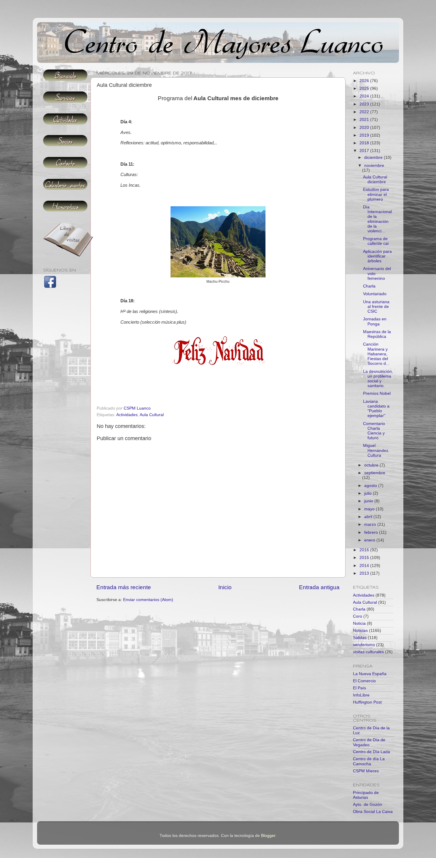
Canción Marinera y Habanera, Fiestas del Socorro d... (376, 354)
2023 (364, 104)
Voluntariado (374, 294)
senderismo (364, 645)
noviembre (374, 165)
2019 (364, 135)
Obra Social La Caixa (373, 811)
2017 (364, 150)
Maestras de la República (377, 334)
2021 (364, 119)
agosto (371, 485)
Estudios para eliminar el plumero (376, 194)
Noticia (359, 623)
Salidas (360, 637)
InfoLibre (361, 695)
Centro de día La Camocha (369, 761)
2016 (364, 550)
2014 (364, 565)
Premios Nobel (377, 393)
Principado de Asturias (366, 795)
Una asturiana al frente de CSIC (376, 307)
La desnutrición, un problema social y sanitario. (378, 378)
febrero (371, 532)
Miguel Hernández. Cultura (376, 450)
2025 (364, 88)
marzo (370, 524)
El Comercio (364, 681)
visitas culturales (368, 652)
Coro (357, 616)
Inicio (225, 587)
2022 (364, 112)
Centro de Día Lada (371, 752)
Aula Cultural (152, 415)
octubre (372, 465)
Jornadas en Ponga (374, 321)
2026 (364, 81)
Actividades (127, 415)
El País (359, 688)
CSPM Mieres (366, 771)
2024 (364, 96)
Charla (369, 286)
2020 (364, 127)
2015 (364, 557)
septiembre (374, 473)
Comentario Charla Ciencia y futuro (374, 430)
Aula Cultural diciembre (375, 179)
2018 (364, 143)
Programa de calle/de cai (376, 241)
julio (368, 493)
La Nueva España (369, 674)
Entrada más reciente (123, 587)
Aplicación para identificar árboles (377, 256)
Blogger (268, 835)
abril (368, 517)
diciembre (374, 157)
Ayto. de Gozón (367, 804)
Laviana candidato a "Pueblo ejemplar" (376, 408)
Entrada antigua (319, 587)
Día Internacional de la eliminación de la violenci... (377, 219)
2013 (364, 573)
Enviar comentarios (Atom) (148, 599)
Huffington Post (367, 702)
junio (369, 501)
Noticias (360, 630)
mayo (370, 509)
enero (370, 540)
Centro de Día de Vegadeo (369, 742)
